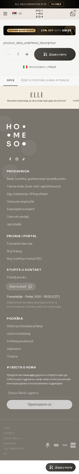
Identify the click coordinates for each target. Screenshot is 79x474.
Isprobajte (14, 224)
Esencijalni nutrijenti (21, 209)
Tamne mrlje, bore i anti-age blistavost (34, 186)
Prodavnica (18, 171)
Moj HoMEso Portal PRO (24, 259)
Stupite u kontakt (24, 270)
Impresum (14, 349)
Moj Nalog (14, 251)
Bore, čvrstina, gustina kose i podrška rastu (36, 179)
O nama (12, 356)
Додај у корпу (57, 54)
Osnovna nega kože (20, 201)
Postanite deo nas (19, 244)
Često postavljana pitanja (45, 80)
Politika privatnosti (20, 341)
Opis (10, 80)
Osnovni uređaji (18, 217)
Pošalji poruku (16, 277)
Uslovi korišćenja (19, 334)
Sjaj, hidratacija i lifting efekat (27, 194)
